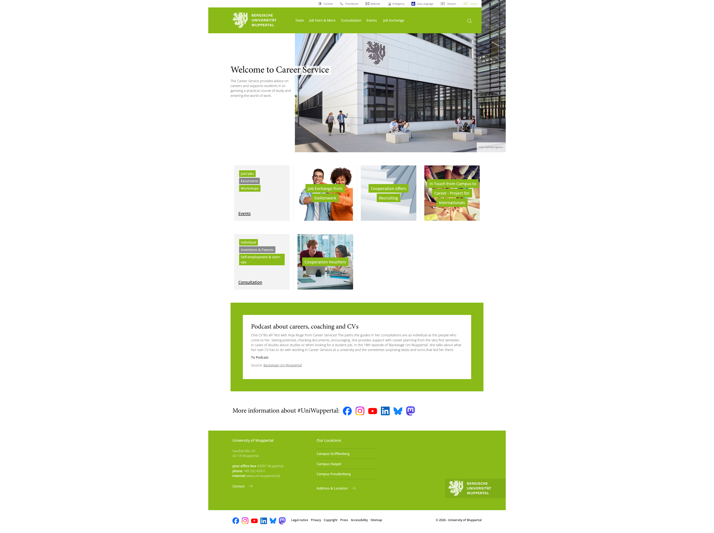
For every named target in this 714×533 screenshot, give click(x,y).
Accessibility (359, 520)
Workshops (250, 188)
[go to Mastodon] (410, 411)
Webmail (375, 3)
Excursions (249, 181)
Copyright (330, 520)
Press (344, 520)
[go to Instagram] (360, 411)
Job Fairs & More (322, 20)
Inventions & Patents (257, 249)
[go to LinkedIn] (385, 411)
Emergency (398, 3)
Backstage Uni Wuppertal (282, 365)
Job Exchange (393, 20)
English (474, 3)
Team (299, 20)
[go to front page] (262, 20)
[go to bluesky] (397, 411)
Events (371, 20)
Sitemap (376, 520)
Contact (239, 486)
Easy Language (425, 3)
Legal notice (299, 520)
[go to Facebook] (347, 411)
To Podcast (259, 357)
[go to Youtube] (372, 411)
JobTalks (247, 173)
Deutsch (451, 3)
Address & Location (333, 488)
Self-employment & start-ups (261, 259)
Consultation (351, 20)
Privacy (316, 520)
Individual (248, 242)
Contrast (328, 3)
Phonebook (351, 3)
